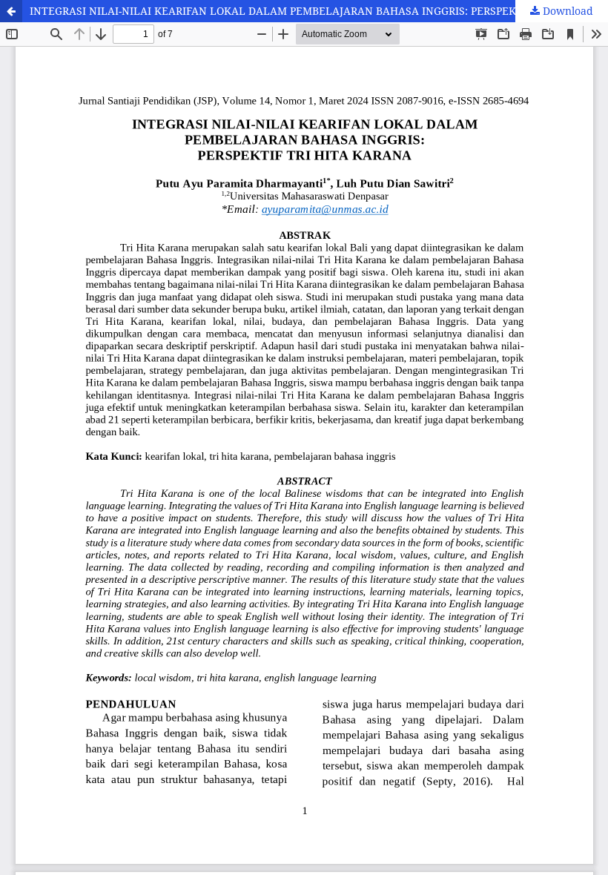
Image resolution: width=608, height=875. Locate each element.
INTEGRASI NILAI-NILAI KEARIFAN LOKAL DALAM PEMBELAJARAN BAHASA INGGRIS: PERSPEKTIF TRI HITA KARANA (319, 11)
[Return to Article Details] (11, 11)
